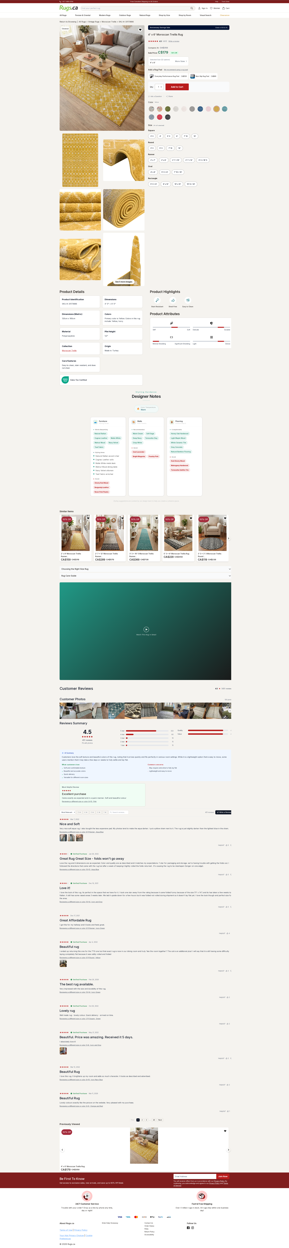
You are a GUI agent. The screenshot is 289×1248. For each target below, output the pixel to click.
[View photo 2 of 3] (71, 837)
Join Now (222, 1176)
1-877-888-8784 (67, 1)
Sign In (205, 8)
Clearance (224, 15)
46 (154, 1120)
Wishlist (216, 8)
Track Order (225, 1)
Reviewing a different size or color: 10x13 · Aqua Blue (79, 869)
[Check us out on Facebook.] (188, 1227)
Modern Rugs (104, 15)
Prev (132, 1120)
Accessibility (149, 1235)
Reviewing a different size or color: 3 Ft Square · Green (80, 1019)
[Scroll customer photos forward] (230, 711)
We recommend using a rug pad (176, 70)
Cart (227, 8)
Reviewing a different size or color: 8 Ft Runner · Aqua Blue (82, 832)
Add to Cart (177, 87)
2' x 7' (152, 160)
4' (160, 136)
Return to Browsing (68, 22)
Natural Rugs (145, 15)
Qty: (151, 87)
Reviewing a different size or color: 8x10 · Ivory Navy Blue (81, 1080)
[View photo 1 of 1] (63, 963)
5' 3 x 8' (165, 172)
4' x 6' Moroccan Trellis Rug (73, 1166)
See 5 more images (123, 282)
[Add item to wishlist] (88, 518)
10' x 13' (178, 184)
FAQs (146, 1229)
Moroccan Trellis (109, 22)
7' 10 (186, 136)
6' (177, 136)
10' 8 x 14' (191, 184)
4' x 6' (152, 172)
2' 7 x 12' (188, 160)
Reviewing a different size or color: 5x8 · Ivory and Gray (80, 1045)
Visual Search (205, 15)
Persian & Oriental (82, 15)
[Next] (228, 538)
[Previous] (62, 538)
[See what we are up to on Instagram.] (192, 1227)
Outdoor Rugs (125, 15)
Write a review (173, 41)
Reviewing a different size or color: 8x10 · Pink (79, 801)
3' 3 (151, 136)
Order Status (149, 1226)
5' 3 (168, 136)
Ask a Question (156, 96)
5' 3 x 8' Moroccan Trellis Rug (176, 554)
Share (170, 96)
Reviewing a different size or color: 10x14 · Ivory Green (80, 992)
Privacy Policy (219, 1181)
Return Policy (149, 1232)
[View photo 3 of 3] (79, 837)
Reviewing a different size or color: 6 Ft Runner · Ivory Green (82, 928)
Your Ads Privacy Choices (72, 1235)
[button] (140, 30)
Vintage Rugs (93, 22)
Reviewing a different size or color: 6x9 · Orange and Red (81, 1106)
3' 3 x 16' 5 (203, 160)
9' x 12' (166, 184)
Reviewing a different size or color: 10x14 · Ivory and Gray (81, 902)
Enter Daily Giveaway (110, 1223)
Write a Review (225, 812)
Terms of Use (66, 1230)
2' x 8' (163, 160)
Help (216, 1)
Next (160, 1120)
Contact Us (148, 1223)
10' (195, 136)
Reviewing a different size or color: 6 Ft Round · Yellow (80, 958)
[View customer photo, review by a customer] (68, 711)
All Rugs (63, 15)
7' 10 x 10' (178, 172)
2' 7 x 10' (175, 160)
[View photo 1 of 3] (63, 837)
